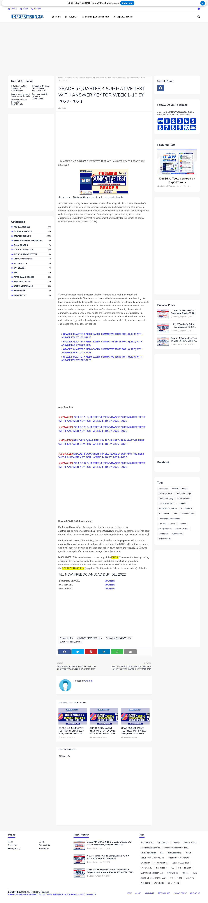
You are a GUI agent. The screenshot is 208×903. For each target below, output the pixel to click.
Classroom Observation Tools (176, 848)
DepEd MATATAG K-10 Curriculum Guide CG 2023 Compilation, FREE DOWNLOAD (184, 312)
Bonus (184, 489)
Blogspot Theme (25, 898)
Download (110, 580)
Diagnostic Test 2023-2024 (179, 858)
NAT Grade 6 (32, 268)
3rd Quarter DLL (32, 227)
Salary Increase (165, 529)
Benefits (175, 489)
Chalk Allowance (190, 843)
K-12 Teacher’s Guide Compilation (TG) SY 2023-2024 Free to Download (183, 325)
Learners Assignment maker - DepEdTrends (20, 95)
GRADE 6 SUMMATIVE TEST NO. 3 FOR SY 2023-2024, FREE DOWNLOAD (103, 731)
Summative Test (71, 78)
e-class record (164, 539)
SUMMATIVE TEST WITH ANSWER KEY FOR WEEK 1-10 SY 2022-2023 (101, 429)
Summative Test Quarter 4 (70, 642)
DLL (161, 853)
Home (13, 9)
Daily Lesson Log (32, 236)
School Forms (176, 878)
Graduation (145, 863)
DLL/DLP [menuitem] (73, 17)
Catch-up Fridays (32, 231)
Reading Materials (32, 286)
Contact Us (44, 848)
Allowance (163, 489)
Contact (37, 9)
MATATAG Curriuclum (168, 509)
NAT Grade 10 (32, 263)
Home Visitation (183, 499)
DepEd (188, 853)
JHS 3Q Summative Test (32, 254)
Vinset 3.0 (190, 878)
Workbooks (32, 291)
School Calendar (182, 529)
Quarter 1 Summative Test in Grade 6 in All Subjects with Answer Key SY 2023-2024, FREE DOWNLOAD (184, 339)
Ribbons (182, 524)
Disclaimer (12, 845)
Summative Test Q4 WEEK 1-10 (118, 638)
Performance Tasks (32, 277)
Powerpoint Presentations (169, 519)
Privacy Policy (14, 848)
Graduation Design (32, 250)
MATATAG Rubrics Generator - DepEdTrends (19, 101)
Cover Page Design (148, 853)
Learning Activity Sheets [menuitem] (97, 17)
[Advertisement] (99, 48)
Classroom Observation (150, 848)
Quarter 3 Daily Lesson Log (152, 873)
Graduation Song (166, 499)
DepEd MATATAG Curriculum (32, 240)
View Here (127, 3)
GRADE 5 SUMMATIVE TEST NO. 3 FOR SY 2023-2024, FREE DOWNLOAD (134, 731)
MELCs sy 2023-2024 (32, 259)
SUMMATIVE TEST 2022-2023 (89, 638)
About (25, 9)
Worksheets (32, 295)
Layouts (183, 504)
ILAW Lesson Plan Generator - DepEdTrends (19, 88)
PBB (32, 272)
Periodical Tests (187, 514)
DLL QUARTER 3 (165, 494)
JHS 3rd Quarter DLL (167, 504)
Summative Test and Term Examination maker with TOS (40, 88)
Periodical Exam (32, 281)
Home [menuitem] (58, 17)
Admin (63, 108)
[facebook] (198, 8)
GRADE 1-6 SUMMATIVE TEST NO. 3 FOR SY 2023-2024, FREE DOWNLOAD (71, 731)
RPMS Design (172, 873)
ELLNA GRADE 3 (32, 245)
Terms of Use (45, 845)
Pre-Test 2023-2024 (167, 524)
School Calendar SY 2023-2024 (153, 878)
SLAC (195, 873)
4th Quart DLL (163, 843)
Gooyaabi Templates (55, 898)
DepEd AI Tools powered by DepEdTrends (177, 180)
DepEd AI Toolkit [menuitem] (124, 17)
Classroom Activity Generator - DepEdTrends (40, 96)
